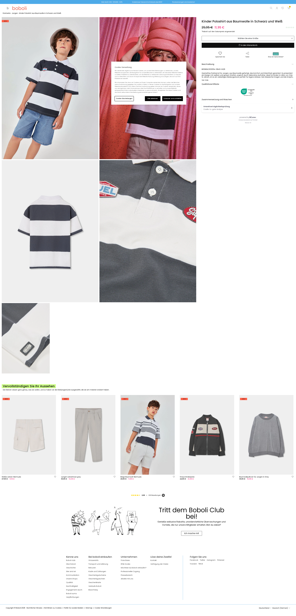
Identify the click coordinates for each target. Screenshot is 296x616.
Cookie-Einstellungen (124, 98)
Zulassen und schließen (172, 98)
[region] (148, 83)
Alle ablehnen (153, 98)
